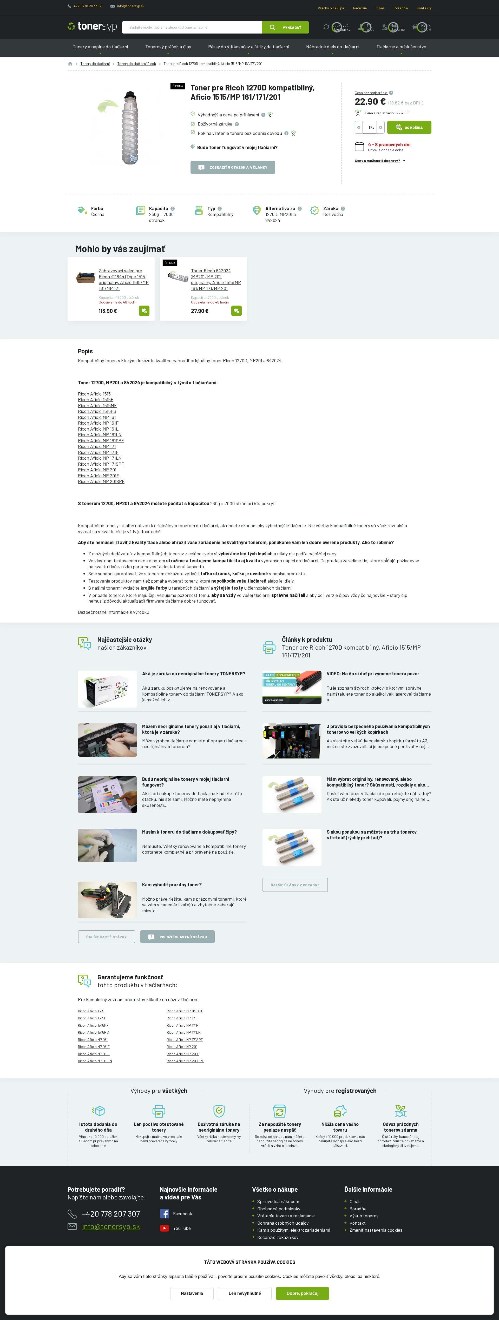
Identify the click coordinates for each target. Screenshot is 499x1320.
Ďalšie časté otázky (106, 937)
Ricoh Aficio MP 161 (97, 417)
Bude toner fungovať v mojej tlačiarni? (237, 147)
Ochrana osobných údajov (283, 1223)
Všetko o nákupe (331, 8)
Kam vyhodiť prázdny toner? (172, 884)
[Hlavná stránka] (92, 27)
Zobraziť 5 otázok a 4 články (238, 167)
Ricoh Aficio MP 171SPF (101, 464)
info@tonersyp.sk (131, 6)
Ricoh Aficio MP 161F (98, 423)
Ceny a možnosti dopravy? (377, 160)
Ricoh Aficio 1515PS (97, 411)
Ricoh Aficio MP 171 (97, 446)
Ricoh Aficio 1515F (95, 399)
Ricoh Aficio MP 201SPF (101, 481)
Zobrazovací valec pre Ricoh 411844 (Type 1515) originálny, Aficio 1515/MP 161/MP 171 (124, 279)
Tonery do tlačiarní (95, 63)
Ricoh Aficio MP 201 (97, 469)
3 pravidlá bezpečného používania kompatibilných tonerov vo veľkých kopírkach (378, 729)
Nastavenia (192, 1293)
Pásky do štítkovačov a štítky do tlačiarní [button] (248, 50)
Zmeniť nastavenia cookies (376, 1230)
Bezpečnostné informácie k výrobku (113, 612)
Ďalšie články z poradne (295, 885)
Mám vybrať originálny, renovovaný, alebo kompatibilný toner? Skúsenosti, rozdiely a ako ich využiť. (376, 782)
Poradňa (401, 8)
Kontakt (358, 1223)
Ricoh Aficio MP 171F (98, 452)
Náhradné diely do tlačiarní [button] (332, 50)
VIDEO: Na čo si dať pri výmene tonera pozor (373, 673)
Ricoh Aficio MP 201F (98, 475)
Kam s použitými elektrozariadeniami (293, 1230)
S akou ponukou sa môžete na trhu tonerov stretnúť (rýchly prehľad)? (372, 835)
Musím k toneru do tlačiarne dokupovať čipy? (189, 832)
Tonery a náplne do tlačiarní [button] (100, 50)
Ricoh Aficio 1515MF (97, 405)
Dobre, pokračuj (302, 1293)
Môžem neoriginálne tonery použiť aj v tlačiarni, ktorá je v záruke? (191, 729)
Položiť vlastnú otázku (183, 937)
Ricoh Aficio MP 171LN (100, 458)
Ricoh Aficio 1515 (94, 394)
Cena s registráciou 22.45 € (387, 113)
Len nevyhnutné (245, 1293)
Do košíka (414, 127)
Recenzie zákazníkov (278, 1237)
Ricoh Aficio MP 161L (98, 429)
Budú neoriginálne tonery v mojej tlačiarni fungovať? (185, 782)
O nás (380, 8)
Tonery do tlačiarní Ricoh (136, 63)
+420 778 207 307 (87, 6)
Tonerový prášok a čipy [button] (168, 50)
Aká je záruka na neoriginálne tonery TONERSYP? (193, 673)
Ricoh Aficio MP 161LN (100, 434)
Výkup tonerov (364, 1215)
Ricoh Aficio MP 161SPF (101, 440)
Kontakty (424, 8)
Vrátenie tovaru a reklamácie (286, 1215)
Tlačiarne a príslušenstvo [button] (401, 50)
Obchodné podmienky (278, 1208)
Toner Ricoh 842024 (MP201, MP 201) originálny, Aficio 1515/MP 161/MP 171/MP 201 (216, 279)
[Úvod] (70, 63)
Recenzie (360, 8)
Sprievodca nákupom (278, 1201)
